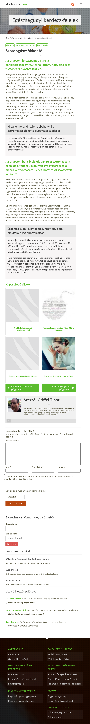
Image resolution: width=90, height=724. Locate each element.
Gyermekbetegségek (18, 659)
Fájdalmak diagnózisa (58, 659)
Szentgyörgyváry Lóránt (16, 610)
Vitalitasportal (16, 4)
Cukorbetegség (55, 717)
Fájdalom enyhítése (57, 654)
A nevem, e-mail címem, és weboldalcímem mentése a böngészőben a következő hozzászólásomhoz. (38, 478)
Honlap (61, 467)
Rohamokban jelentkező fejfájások (64, 683)
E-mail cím (37, 467)
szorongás (43, 45)
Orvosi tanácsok (16, 674)
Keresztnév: (11, 524)
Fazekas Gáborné (13, 598)
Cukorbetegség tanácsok (60, 712)
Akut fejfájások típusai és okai (62, 678)
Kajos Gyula (10, 622)
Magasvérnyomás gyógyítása (22, 696)
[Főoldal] (6, 38)
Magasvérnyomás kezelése (21, 700)
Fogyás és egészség (57, 696)
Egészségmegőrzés (17, 683)
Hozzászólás (12, 440)
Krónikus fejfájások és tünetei (62, 674)
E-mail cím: (11, 533)
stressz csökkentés (26, 45)
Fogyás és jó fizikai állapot (60, 700)
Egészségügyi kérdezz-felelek (22, 678)
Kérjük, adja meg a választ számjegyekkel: (26, 491)
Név (8, 467)
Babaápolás (14, 654)
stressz (11, 45)
